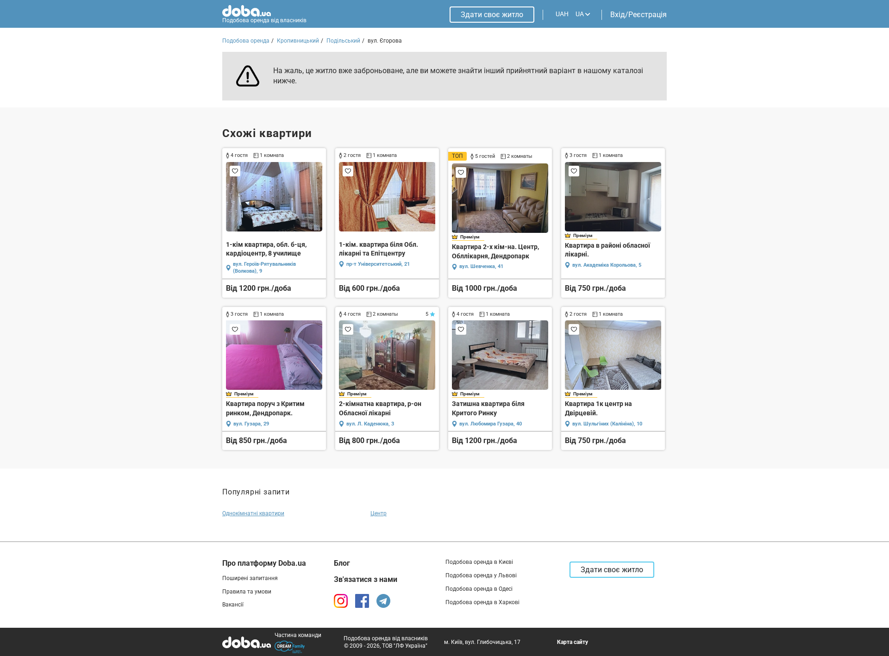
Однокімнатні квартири (253, 513)
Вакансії (233, 604)
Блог (342, 563)
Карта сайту (572, 642)
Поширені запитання (250, 578)
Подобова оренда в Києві (479, 562)
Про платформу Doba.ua (264, 563)
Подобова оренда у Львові (481, 575)
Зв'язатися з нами (365, 579)
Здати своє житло (492, 14)
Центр (378, 513)
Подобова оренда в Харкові (482, 602)
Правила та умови (246, 591)
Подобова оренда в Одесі (479, 589)
